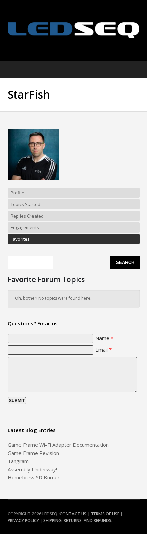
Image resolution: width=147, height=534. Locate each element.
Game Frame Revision (33, 452)
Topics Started (25, 204)
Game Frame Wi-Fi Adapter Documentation (58, 444)
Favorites (20, 239)
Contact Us (72, 514)
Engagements (25, 227)
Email (103, 349)
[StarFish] (33, 184)
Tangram (18, 461)
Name (104, 338)
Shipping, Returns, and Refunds (77, 520)
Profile (17, 193)
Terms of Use (105, 514)
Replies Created (27, 216)
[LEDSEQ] (74, 30)
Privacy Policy (23, 520)
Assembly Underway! (32, 469)
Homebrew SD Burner (34, 477)
